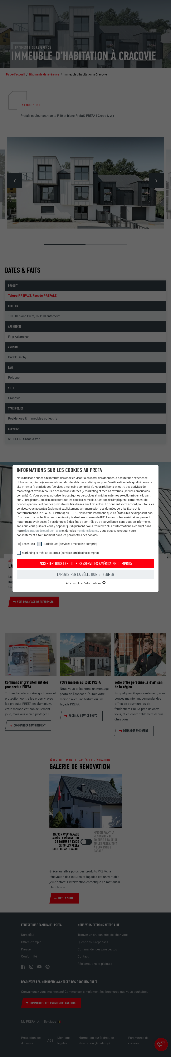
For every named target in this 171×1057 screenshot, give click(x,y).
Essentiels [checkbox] (28, 543)
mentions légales (87, 530)
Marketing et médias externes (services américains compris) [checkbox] (60, 552)
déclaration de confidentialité (43, 530)
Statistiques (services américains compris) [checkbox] (70, 543)
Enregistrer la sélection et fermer (85, 574)
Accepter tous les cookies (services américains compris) (85, 563)
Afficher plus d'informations (84, 583)
